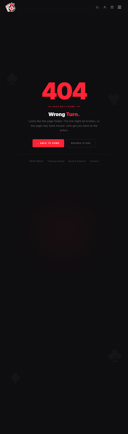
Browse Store (81, 143)
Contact (94, 161)
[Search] (97, 7)
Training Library (55, 161)
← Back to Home (48, 143)
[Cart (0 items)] (112, 7)
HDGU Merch (36, 161)
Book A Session (77, 161)
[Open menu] (119, 7)
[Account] (105, 7)
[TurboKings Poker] (10, 7)
